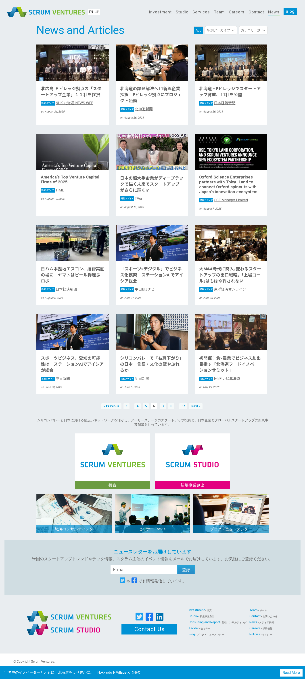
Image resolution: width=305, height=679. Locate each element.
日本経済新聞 (217, 103)
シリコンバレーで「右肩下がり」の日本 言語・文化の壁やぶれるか (152, 364)
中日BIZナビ (138, 289)
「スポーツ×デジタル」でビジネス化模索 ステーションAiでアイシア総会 (151, 275)
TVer (131, 198)
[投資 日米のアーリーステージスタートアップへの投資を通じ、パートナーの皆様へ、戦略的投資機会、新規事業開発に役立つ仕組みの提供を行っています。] (112, 451)
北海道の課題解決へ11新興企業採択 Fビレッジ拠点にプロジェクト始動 (151, 94)
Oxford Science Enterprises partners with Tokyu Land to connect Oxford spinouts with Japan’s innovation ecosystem (228, 184)
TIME (52, 190)
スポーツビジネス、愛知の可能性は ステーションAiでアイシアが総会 (72, 364)
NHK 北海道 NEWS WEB (67, 103)
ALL (198, 30)
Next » (195, 406)
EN (91, 12)
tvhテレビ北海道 (220, 378)
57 (183, 406)
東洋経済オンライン (223, 289)
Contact (256, 12)
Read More (291, 673)
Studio (182, 12)
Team (219, 12)
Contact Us (149, 629)
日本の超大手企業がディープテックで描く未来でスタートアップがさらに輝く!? (151, 184)
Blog (290, 11)
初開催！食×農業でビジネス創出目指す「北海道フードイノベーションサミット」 (230, 364)
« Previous (111, 406)
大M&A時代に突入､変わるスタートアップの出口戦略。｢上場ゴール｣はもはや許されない (230, 275)
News (274, 12)
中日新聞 (55, 378)
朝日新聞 (135, 378)
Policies (260, 634)
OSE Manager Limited (224, 200)
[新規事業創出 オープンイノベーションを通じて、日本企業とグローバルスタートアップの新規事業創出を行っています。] (192, 451)
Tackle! (199, 628)
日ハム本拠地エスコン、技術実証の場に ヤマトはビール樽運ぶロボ (72, 275)
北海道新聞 (137, 109)
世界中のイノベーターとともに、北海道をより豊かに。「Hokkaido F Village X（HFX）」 (75, 672)
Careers (236, 12)
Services (201, 12)
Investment (160, 12)
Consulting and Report (218, 622)
